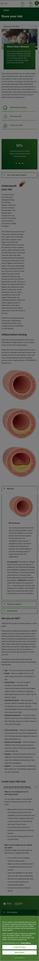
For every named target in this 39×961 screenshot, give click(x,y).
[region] (19, 938)
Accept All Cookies (19, 947)
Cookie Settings (19, 957)
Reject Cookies (19, 952)
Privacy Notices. (26, 943)
